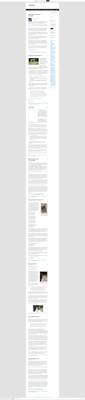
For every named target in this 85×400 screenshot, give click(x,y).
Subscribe (52, 28)
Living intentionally (35, 52)
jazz (54, 60)
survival (45, 52)
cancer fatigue (52, 50)
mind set (29, 355)
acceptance (51, 40)
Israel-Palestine (52, 59)
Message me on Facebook (52, 20)
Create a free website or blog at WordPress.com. (38, 397)
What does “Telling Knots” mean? (37, 9)
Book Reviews (46, 9)
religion (51, 80)
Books (30, 52)
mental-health (52, 68)
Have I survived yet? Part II (33, 316)
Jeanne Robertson (52, 61)
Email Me (51, 19)
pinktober (51, 77)
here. (35, 165)
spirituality (33, 196)
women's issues (52, 84)
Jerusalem (55, 61)
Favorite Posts (42, 9)
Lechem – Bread (30, 284)
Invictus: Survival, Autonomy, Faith (35, 199)
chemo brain (51, 51)
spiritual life (54, 81)
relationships (55, 79)
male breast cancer (53, 66)
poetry (54, 77)
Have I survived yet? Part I (33, 358)
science (53, 80)
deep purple (51, 53)
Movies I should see (51, 9)
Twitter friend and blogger (35, 202)
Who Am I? (32, 9)
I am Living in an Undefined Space (36, 87)
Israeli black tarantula (52, 60)
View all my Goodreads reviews (31, 50)
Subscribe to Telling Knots (53, 23)
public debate (52, 79)
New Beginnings (38, 52)
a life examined (41, 391)
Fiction (32, 52)
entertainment (51, 55)
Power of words (37, 103)
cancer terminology (44, 155)
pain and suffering (52, 75)
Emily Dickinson (52, 54)
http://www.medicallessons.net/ (32, 194)
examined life (52, 56)
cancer (41, 155)
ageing (51, 41)
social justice (31, 313)
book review (43, 52)
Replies (47, 52)
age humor (54, 40)
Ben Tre (44, 168)
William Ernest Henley (34, 260)
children (54, 51)
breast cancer (44, 391)
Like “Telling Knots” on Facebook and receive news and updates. (53, 13)
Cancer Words (43, 60)
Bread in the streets (32, 263)
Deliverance (33, 18)
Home (29, 9)
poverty (29, 313)
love (50, 66)
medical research (52, 67)
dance (55, 51)
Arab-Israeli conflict (52, 46)
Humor (53, 58)
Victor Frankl (33, 321)
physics (54, 76)
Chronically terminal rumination (34, 55)
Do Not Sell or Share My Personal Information (47, 397)
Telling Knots (31, 5)
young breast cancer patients (53, 85)
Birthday (51, 47)
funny (51, 58)
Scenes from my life (40, 103)
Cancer (31, 103)
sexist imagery (55, 80)
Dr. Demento (54, 53)
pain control (51, 76)
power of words (29, 196)
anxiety (51, 45)
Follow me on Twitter (52, 21)
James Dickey (37, 18)
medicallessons (40, 193)
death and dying (52, 52)
